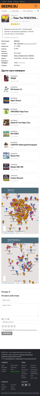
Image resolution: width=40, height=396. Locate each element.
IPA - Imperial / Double (16, 114)
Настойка (13, 384)
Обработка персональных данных (11, 356)
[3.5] (11, 326)
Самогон (3, 387)
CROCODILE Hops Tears (19, 112)
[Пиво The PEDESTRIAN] (5, 18)
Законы (23, 367)
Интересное (34, 369)
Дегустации (34, 378)
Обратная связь (13, 368)
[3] (9, 326)
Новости (22, 1)
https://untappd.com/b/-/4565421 (24, 56)
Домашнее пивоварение (34, 372)
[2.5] (8, 326)
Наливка (13, 389)
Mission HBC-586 (17, 167)
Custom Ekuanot (17, 178)
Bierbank (14, 15)
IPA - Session (14, 103)
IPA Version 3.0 (16, 89)
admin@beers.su (10, 359)
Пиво (2, 384)
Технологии (24, 369)
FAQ (32, 375)
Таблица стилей (3, 370)
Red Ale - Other (15, 81)
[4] (12, 326)
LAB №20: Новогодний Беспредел (24, 145)
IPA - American (15, 21)
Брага (3, 389)
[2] (6, 326)
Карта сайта (14, 365)
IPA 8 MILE (15, 134)
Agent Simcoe (16, 101)
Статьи (4, 1)
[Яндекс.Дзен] (29, 385)
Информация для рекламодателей (26, 359)
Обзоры (10, 1)
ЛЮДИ (13, 78)
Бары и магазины (24, 372)
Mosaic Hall (15, 156)
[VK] (22, 385)
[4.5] (14, 326)
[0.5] (2, 326)
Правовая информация (26, 354)
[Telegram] (26, 385)
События (15, 1)
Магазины (4, 367)
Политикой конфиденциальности (26, 330)
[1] (3, 326)
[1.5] (5, 326)
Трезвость (34, 367)
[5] (15, 326)
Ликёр (12, 387)
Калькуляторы (15, 371)
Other (12, 147)
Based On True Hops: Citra (20, 123)
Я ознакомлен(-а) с (20, 330)
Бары (3, 365)
